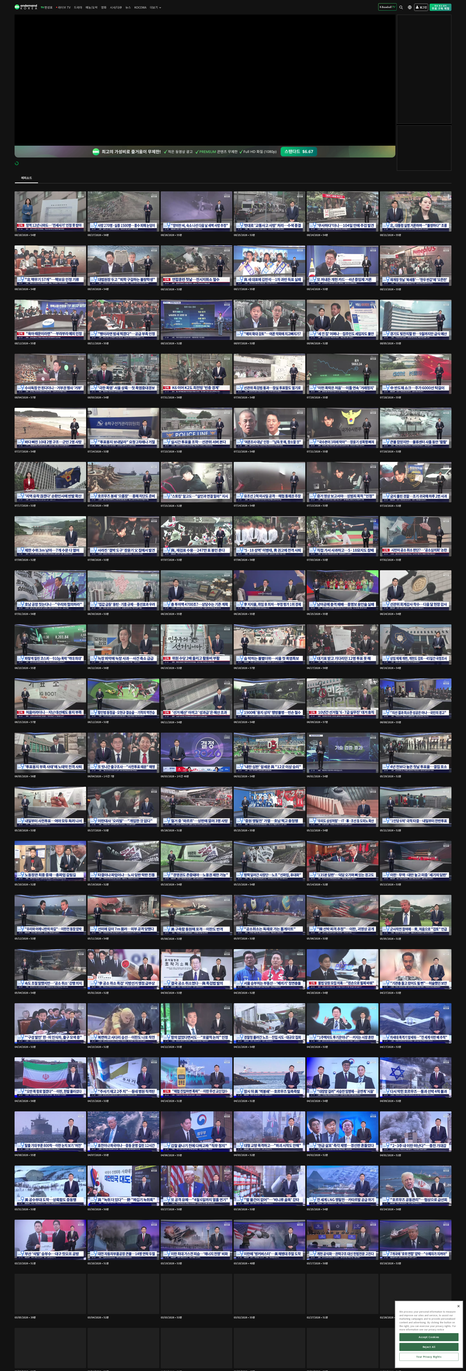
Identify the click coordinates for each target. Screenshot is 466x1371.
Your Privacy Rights (428, 1356)
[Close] (459, 1306)
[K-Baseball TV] (387, 7)
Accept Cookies (429, 1337)
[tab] (26, 178)
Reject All (429, 1347)
